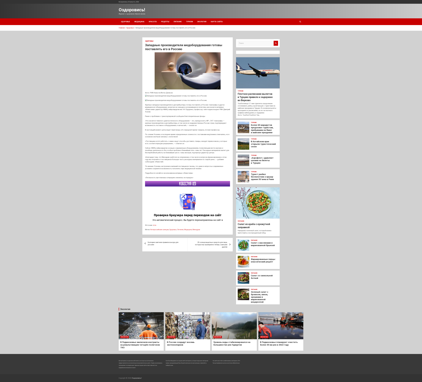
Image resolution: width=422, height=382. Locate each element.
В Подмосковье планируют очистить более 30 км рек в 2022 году (279, 343)
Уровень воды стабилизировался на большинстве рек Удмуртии (231, 343)
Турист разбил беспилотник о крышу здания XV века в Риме (262, 177)
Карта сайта (217, 22)
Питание (178, 22)
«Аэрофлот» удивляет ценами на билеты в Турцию (262, 160)
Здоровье (125, 22)
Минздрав (196, 229)
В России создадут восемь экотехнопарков (181, 343)
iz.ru (154, 225)
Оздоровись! (132, 9)
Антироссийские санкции (159, 229)
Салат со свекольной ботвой (262, 276)
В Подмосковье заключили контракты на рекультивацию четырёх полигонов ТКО (140, 345)
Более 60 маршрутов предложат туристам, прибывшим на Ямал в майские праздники (262, 129)
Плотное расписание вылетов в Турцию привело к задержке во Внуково (255, 97)
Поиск (276, 43)
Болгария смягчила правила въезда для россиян (163, 243)
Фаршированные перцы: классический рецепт (263, 260)
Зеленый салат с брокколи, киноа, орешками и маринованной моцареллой (259, 297)
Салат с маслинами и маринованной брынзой (263, 244)
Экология (201, 22)
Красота (153, 22)
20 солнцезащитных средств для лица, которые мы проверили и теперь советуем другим (211, 244)
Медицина (139, 22)
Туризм (189, 22)
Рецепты (165, 22)
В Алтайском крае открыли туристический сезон (263, 144)
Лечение (180, 229)
